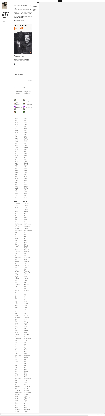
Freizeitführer (16, 275)
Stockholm (16, 383)
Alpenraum (16, 214)
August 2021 (16, 157)
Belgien (15, 234)
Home (38, 2)
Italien (15, 294)
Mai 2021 (16, 159)
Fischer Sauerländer (17, 271)
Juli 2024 (16, 134)
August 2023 (16, 141)
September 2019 (16, 172)
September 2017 (16, 188)
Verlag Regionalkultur (17, 394)
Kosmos (16, 309)
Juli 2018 (16, 181)
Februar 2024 (16, 137)
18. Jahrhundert (16, 204)
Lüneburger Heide (17, 318)
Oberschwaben (16, 341)
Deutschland (16, 252)
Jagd (15, 296)
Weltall (15, 405)
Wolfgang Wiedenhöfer (18, 104)
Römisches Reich (17, 354)
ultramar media (16, 388)
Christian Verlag (16, 246)
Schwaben (16, 369)
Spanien (16, 377)
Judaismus (16, 297)
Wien (15, 406)
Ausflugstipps (16, 222)
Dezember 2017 (16, 186)
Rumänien (16, 366)
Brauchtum (16, 241)
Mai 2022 (16, 151)
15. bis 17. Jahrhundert (17, 203)
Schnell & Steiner (17, 368)
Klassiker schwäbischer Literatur (18, 304)
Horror (15, 291)
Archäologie (16, 218)
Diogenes (16, 253)
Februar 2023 (16, 145)
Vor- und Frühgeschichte (17, 395)
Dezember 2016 (16, 193)
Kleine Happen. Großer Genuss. (18, 92)
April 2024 (16, 136)
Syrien (15, 384)
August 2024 (16, 133)
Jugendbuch (16, 298)
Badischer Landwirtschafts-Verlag (18, 230)
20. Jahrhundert (16, 209)
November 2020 (16, 163)
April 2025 (16, 128)
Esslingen (16, 268)
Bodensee (16, 240)
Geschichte (16, 281)
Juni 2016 (16, 196)
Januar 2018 (16, 185)
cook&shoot (16, 248)
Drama (15, 255)
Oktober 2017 (16, 187)
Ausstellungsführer (17, 223)
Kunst (15, 314)
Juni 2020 (16, 166)
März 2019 (16, 176)
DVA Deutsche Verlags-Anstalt (18, 257)
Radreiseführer (16, 352)
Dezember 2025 (16, 123)
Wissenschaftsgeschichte (17, 409)
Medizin (15, 328)
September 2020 (16, 164)
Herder (15, 288)
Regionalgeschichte (17, 356)
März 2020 (16, 168)
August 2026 (16, 118)
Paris (15, 346)
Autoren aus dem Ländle (17, 226)
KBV (15, 300)
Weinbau (16, 404)
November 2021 (16, 155)
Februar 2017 (16, 192)
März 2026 (16, 121)
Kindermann (16, 301)
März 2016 (16, 198)
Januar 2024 (16, 138)
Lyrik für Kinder (16, 324)
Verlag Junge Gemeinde (17, 393)
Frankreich (16, 273)
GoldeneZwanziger (35, 8)
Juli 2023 (16, 142)
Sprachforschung (17, 381)
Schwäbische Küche (17, 372)
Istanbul (15, 293)
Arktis (15, 221)
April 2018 (16, 183)
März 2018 (16, 184)
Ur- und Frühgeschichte (17, 390)
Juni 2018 (16, 182)
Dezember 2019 (16, 170)
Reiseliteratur (16, 358)
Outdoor (16, 344)
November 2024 (16, 131)
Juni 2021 (16, 158)
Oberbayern (16, 340)
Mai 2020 (16, 167)
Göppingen (16, 277)
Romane (34, 6)
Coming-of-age (16, 247)
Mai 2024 (16, 135)
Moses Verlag (16, 332)
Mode (15, 331)
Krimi (15, 311)
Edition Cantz (16, 259)
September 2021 (16, 156)
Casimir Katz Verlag (17, 245)
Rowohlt (16, 365)
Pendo (15, 347)
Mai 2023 (16, 143)
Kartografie (16, 299)
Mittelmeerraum (16, 330)
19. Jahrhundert (16, 205)
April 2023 (16, 144)
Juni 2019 (16, 174)
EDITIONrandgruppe (17, 261)
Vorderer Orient (16, 396)
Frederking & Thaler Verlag (18, 274)
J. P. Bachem (16, 295)
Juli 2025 (16, 126)
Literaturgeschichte (17, 322)
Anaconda (16, 216)
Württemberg (16, 399)
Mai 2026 (16, 120)
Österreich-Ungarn (17, 228)
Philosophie (16, 349)
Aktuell (15, 213)
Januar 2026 (16, 122)
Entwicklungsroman (17, 265)
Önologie (16, 227)
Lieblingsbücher (16, 320)
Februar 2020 (16, 169)
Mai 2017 (16, 190)
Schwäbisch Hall (16, 371)
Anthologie (16, 217)
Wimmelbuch (16, 407)
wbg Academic (16, 401)
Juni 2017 (16, 189)
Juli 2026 (16, 119)
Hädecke (16, 286)
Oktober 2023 (16, 140)
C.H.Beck (16, 244)
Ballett (15, 231)
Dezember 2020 (16, 162)
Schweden (16, 373)
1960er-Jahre (16, 207)
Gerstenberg (16, 280)
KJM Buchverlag (16, 303)
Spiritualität (16, 380)
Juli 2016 (16, 195)
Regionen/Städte (16, 357)
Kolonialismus (16, 307)
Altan (15, 215)
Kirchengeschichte (17, 302)
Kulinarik (16, 313)
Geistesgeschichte (17, 278)
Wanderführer (16, 398)
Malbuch (16, 325)
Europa (15, 269)
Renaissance (16, 361)
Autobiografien (16, 225)
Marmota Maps (16, 327)
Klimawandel (16, 305)
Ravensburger (16, 353)
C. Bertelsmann (16, 243)
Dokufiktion (16, 254)
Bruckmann (16, 242)
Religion (16, 359)
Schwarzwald (16, 370)
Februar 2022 (16, 153)
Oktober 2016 (16, 194)
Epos (15, 266)
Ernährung (16, 267)
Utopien (15, 391)
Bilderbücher (16, 238)
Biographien (16, 239)
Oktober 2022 (16, 148)
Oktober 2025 (16, 124)
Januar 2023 (16, 146)
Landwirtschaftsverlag (17, 317)
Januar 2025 (16, 130)
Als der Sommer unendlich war (18, 91)
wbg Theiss (16, 402)
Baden (15, 229)
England (16, 264)
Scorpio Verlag (16, 375)
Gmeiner (16, 282)
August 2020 (16, 165)
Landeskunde (16, 316)
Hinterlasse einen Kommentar (35, 11)
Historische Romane (17, 290)
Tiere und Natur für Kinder (18, 386)
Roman (15, 363)
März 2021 (16, 160)
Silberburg (16, 376)
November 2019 (16, 171)
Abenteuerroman (16, 211)
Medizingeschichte (17, 329)
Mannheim (16, 326)
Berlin (15, 236)
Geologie (16, 279)
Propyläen (16, 351)
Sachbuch (16, 367)
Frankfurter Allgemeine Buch (18, 272)
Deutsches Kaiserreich (17, 251)
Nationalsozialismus (35, 9)
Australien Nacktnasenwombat (18, 224)
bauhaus (16, 232)
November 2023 (16, 139)
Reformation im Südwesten (18, 355)
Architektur (16, 219)
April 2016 (16, 197)
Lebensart (16, 319)
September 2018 (16, 180)
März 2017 (16, 191)
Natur (15, 336)
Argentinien (16, 220)
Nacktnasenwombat (17, 334)
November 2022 (16, 147)
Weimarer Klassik (17, 403)
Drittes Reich (16, 256)
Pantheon (16, 345)
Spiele (15, 379)
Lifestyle (16, 321)
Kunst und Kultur (16, 315)
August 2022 (16, 149)
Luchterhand (16, 323)
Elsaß (15, 263)
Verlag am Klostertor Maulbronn (18, 392)
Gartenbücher (16, 276)
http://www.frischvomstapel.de (20, 56)
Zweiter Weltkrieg (17, 411)
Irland (15, 292)
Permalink (34, 10)
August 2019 (16, 173)
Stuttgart (36, 6)
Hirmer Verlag (16, 289)
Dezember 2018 (16, 178)
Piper (15, 350)
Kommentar (29, 80)
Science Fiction (16, 374)
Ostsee (15, 343)
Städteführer (16, 382)
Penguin (16, 348)
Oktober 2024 (16, 132)
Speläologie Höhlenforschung (18, 378)
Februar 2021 (16, 161)
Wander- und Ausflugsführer (18, 397)
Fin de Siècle (16, 270)
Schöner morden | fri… (18, 110)
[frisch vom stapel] (4, 5)
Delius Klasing (16, 250)
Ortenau (16, 342)
